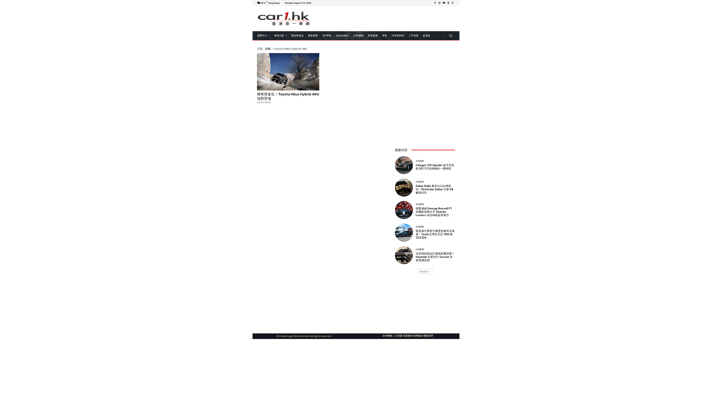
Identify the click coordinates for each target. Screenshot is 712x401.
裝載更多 (423, 271)
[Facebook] (435, 3)
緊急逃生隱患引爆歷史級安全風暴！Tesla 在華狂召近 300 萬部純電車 (435, 234)
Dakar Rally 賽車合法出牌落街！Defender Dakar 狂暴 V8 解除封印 (434, 189)
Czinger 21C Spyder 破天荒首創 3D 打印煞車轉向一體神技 (435, 167)
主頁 (260, 48)
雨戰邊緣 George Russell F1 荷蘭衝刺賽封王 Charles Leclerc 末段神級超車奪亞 (434, 212)
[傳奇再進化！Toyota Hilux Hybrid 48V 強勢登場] (288, 72)
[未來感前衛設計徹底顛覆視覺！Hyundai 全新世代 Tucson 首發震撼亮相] (404, 255)
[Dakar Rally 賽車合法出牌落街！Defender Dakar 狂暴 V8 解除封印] (404, 188)
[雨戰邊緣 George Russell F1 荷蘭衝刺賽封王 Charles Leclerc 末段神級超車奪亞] (404, 210)
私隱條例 (408, 335)
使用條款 (418, 335)
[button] (450, 35)
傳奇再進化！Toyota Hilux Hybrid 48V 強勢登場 (288, 96)
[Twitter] (453, 3)
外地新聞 (420, 161)
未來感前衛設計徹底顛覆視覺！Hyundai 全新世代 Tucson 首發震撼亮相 (435, 257)
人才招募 (397, 335)
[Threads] (448, 3)
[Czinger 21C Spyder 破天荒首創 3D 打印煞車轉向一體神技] (404, 165)
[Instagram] (439, 3)
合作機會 (387, 335)
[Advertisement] (425, 120)
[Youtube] (444, 3)
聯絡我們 (428, 335)
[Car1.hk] (283, 18)
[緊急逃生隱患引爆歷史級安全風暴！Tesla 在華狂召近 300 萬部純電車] (404, 233)
